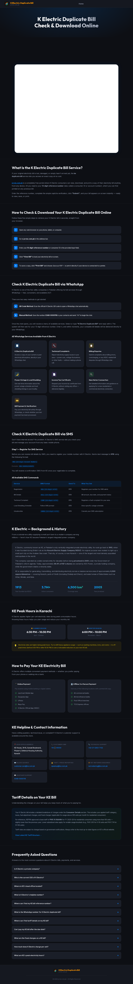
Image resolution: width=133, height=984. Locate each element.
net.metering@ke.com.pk (98, 766)
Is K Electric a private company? (27, 869)
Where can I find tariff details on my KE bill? (31, 921)
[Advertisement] (66, 48)
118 (52, 748)
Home (81, 4)
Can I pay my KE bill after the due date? (29, 929)
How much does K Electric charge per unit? (31, 947)
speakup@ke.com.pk (59, 766)
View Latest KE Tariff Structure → (28, 835)
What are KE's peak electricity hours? (29, 955)
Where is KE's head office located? (28, 886)
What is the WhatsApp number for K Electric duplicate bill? (37, 912)
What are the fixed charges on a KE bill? (30, 938)
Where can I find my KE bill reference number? (32, 903)
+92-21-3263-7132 (95, 748)
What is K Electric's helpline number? (29, 895)
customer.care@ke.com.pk (24, 766)
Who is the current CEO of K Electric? (29, 878)
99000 (58, 748)
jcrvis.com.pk (17, 183)
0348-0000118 (20, 779)
